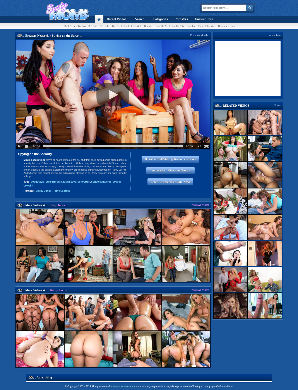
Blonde (126, 26)
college (117, 181)
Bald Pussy (69, 26)
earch (139, 19)
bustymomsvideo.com (122, 386)
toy (73, 181)
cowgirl (28, 185)
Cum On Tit (177, 26)
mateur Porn (203, 19)
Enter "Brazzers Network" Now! (170, 181)
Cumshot (191, 26)
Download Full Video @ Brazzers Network (170, 159)
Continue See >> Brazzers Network (170, 170)
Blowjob (137, 26)
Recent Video (116, 19)
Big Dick (104, 26)
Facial (201, 26)
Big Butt (92, 26)
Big (82, 26)
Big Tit (116, 26)
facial (66, 181)
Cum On (162, 26)
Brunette (148, 26)
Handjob (222, 26)
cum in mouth (54, 181)
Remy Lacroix (61, 190)
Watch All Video (200, 204)
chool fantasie (101, 181)
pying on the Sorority (35, 154)
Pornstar (181, 19)
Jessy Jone (43, 190)
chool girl (83, 181)
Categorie (160, 19)
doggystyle (38, 181)
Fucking (211, 26)
